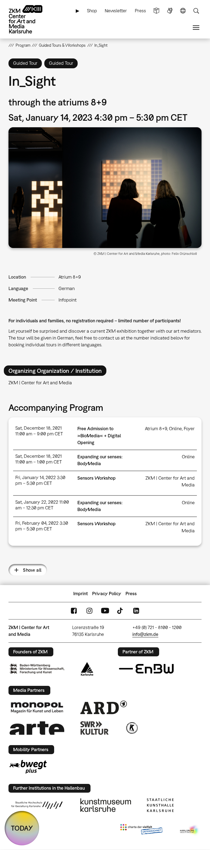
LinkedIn (136, 611)
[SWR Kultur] (94, 728)
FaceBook (73, 611)
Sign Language (169, 11)
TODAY (22, 828)
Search (196, 11)
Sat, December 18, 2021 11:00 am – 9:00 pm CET (39, 430)
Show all (32, 570)
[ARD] (103, 707)
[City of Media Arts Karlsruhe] (190, 830)
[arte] (37, 728)
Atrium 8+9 (70, 277)
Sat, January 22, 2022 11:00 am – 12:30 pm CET (42, 504)
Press (140, 10)
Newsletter (116, 10)
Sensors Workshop (96, 478)
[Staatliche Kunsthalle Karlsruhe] (160, 805)
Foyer (189, 428)
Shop (92, 10)
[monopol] (37, 707)
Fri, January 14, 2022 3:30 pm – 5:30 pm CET (40, 480)
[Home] (30, 19)
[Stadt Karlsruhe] (87, 669)
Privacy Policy (106, 593)
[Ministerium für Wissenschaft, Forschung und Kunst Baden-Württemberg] (37, 669)
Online (175, 428)
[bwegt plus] (28, 767)
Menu (196, 28)
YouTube (105, 611)
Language (182, 11)
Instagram (89, 611)
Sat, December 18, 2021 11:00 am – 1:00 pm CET (38, 459)
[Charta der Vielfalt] (141, 830)
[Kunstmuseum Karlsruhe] (105, 805)
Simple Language (156, 11)
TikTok (120, 611)
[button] (105, 187)
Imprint (80, 593)
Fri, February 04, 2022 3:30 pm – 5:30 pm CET (41, 526)
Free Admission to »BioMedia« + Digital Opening (99, 435)
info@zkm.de (145, 634)
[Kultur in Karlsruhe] (131, 728)
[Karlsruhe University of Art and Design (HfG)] (37, 805)
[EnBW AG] (146, 669)
